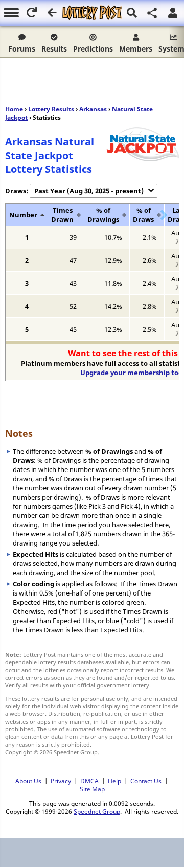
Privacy (61, 781)
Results (54, 49)
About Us (28, 781)
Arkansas (93, 109)
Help (114, 781)
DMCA (89, 781)
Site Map (92, 789)
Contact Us (146, 781)
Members (135, 49)
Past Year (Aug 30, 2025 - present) (89, 190)
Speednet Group (97, 811)
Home (14, 109)
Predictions (93, 49)
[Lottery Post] (91, 12)
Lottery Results (51, 109)
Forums (21, 49)
